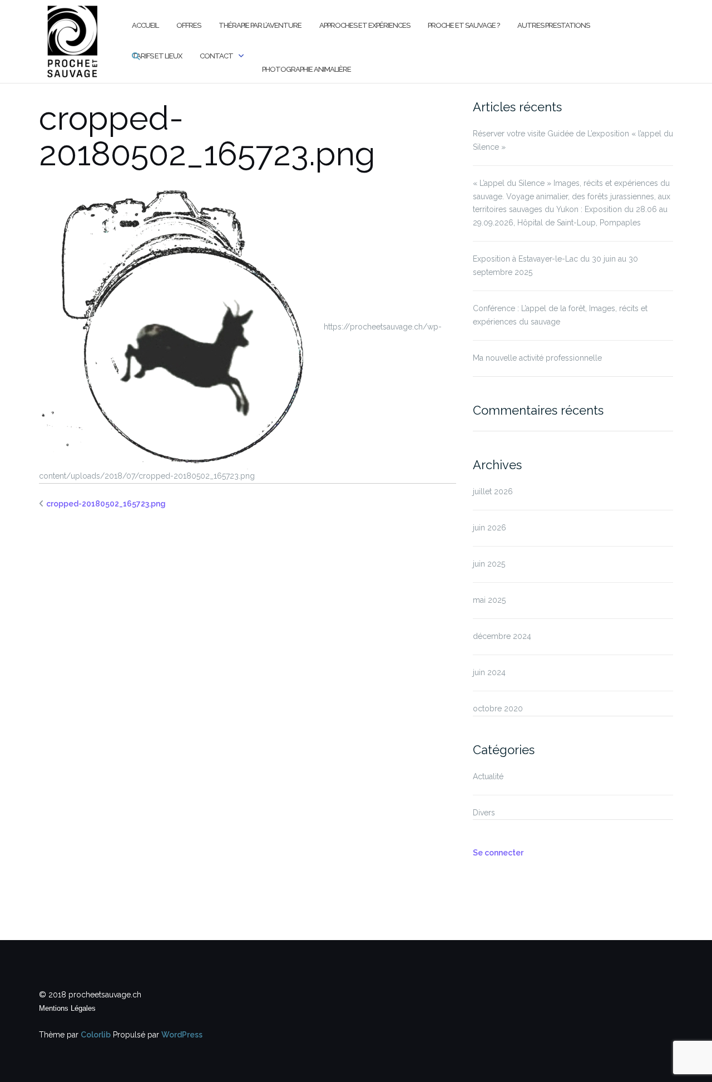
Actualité (488, 776)
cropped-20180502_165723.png (106, 503)
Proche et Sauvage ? (464, 25)
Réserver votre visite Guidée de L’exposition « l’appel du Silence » (573, 140)
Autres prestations (553, 25)
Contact (216, 56)
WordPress (181, 1034)
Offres (188, 25)
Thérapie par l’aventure (260, 25)
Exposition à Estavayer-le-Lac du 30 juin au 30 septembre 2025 (555, 265)
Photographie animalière (306, 69)
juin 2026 (489, 527)
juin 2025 (489, 563)
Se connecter (498, 852)
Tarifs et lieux (157, 56)
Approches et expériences (364, 25)
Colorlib (96, 1034)
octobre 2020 (498, 708)
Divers (484, 812)
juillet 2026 (493, 491)
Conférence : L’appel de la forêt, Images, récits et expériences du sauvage (560, 315)
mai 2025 (489, 600)
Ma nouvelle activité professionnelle (537, 357)
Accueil (145, 25)
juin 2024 (489, 672)
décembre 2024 (502, 636)
